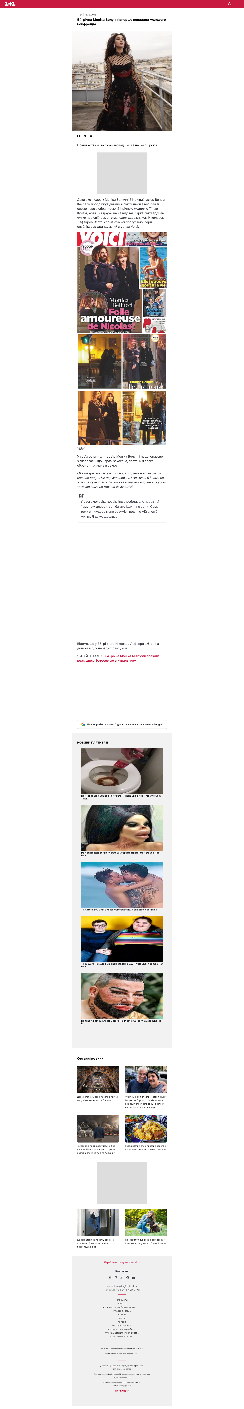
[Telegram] (84, 136)
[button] (237, 4)
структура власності (122, 1326)
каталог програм (122, 1311)
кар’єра (122, 1315)
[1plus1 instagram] (110, 1278)
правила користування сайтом (122, 1333)
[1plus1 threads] (116, 1278)
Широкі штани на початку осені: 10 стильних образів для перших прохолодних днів (95, 1243)
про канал (122, 1300)
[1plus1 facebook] (127, 1278)
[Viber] (90, 136)
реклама (122, 1304)
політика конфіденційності (122, 1329)
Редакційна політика (122, 1337)
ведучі (122, 1318)
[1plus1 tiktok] (122, 1278)
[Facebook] (78, 136)
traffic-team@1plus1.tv (122, 1386)
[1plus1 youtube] (133, 1278)
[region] (122, 173)
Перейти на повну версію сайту (122, 1262)
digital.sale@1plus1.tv (122, 1377)
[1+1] (10, 4)
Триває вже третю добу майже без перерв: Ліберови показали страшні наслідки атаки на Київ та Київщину (96, 1149)
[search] (230, 4)
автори (122, 1322)
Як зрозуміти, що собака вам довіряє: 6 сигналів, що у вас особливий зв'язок (146, 1241)
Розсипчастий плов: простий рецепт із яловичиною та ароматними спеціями (145, 1148)
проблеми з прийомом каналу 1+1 (122, 1307)
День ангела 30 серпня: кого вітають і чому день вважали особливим (97, 1098)
